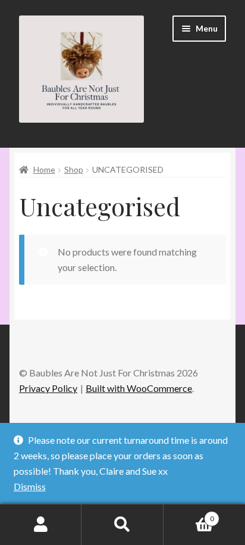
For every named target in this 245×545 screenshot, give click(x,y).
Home (44, 169)
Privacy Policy (48, 388)
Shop (73, 169)
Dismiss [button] (30, 486)
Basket (189, 514)
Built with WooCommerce (139, 388)
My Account (40, 524)
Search (122, 524)
